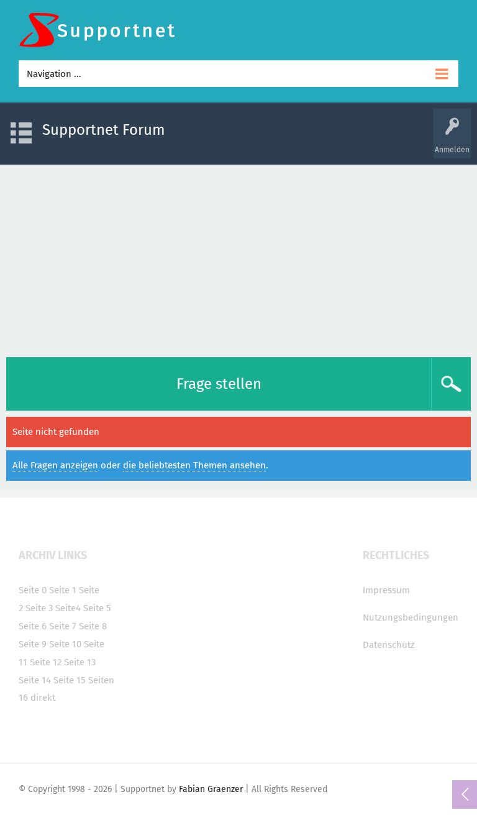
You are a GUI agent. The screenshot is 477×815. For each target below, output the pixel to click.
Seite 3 (39, 608)
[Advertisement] (238, 258)
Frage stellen (218, 384)
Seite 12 (45, 662)
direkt (42, 697)
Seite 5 (97, 608)
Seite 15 (69, 680)
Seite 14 (35, 680)
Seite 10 (65, 644)
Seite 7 (62, 626)
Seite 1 (62, 590)
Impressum (386, 590)
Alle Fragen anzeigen (55, 465)
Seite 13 (80, 662)
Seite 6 (33, 626)
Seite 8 (93, 626)
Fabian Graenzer (211, 789)
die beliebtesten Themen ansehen (194, 465)
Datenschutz (389, 644)
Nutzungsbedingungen (410, 617)
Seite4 (68, 608)
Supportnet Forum (103, 130)
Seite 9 (33, 644)
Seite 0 (33, 590)
